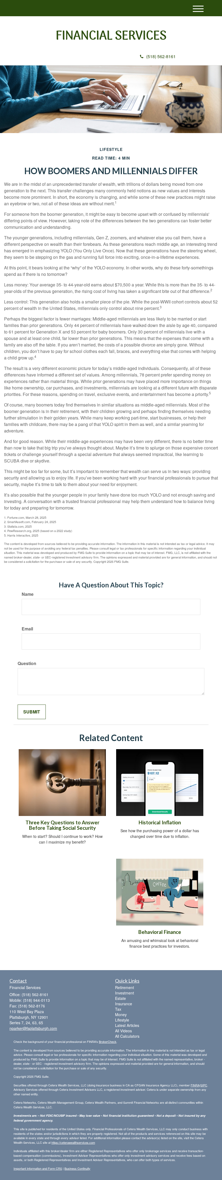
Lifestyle (122, 1020)
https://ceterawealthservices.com (73, 1142)
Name (28, 594)
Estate (120, 998)
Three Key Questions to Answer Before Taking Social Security (62, 825)
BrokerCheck (107, 1041)
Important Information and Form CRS (38, 1168)
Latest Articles (127, 1025)
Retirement (124, 987)
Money (121, 1014)
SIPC (203, 1085)
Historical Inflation (160, 822)
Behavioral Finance (159, 932)
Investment (124, 993)
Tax (118, 1009)
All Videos (123, 1030)
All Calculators (127, 1036)
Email (27, 629)
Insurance (123, 1003)
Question (27, 663)
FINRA (195, 1085)
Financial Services (111, 36)
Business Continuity (77, 1168)
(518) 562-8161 (161, 56)
